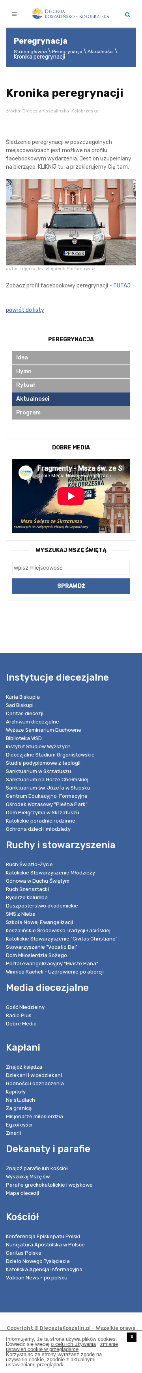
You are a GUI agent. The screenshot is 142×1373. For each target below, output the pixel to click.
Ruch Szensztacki (27, 889)
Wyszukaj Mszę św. (28, 1177)
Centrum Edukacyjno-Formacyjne (47, 796)
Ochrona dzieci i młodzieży (38, 829)
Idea (22, 357)
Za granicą (19, 1108)
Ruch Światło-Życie (29, 864)
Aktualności (101, 51)
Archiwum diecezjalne (32, 722)
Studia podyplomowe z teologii (43, 763)
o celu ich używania (73, 1344)
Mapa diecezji (22, 1193)
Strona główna (30, 51)
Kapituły (16, 1092)
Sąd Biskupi (20, 705)
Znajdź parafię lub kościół (37, 1168)
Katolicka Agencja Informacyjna (44, 1269)
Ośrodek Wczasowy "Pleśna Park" (47, 804)
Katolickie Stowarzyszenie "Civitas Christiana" (62, 939)
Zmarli (13, 1133)
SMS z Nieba (21, 914)
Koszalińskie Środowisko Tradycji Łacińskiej (58, 930)
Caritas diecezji (24, 713)
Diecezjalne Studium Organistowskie (50, 755)
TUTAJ (122, 285)
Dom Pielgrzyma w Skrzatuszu (42, 812)
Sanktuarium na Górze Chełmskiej (47, 779)
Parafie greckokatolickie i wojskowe (49, 1185)
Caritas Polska (23, 1253)
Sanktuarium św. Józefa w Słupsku (48, 788)
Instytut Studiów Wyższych (38, 746)
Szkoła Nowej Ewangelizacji (39, 922)
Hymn (24, 371)
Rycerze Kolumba (27, 897)
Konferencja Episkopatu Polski (43, 1236)
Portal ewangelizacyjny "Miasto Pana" (52, 963)
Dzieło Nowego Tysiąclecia (38, 1261)
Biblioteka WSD (24, 738)
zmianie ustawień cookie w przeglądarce (62, 1346)
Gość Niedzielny (25, 1007)
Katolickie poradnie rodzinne (40, 821)
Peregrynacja (67, 51)
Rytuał (25, 385)
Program (28, 412)
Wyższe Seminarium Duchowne (43, 730)
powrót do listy (25, 310)
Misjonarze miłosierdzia (34, 1116)
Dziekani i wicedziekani (34, 1075)
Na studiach (20, 1100)
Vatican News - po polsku (36, 1278)
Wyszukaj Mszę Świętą (71, 550)
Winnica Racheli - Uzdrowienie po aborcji (55, 972)
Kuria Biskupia (23, 697)
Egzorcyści (19, 1125)
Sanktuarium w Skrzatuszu (38, 771)
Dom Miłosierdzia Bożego (36, 955)
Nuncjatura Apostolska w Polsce (45, 1245)
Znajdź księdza (24, 1067)
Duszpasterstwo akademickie (42, 906)
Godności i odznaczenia (35, 1083)
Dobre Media (21, 1024)
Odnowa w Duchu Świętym (37, 881)
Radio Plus (19, 1015)
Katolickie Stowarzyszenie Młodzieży (50, 873)
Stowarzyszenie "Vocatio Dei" (42, 947)
